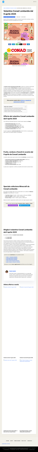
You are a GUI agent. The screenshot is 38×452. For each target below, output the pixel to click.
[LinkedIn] (28, 44)
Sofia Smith (12, 271)
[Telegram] (13, 44)
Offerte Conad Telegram (25, 205)
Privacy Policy (23, 440)
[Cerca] (35, 1)
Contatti (11, 440)
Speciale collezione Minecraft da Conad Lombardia (13, 110)
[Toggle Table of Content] (25, 107)
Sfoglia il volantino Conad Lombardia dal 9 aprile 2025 (13, 111)
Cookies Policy (29, 440)
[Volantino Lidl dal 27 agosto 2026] (11, 321)
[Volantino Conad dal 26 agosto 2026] (27, 321)
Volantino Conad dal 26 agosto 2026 (26, 357)
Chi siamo (7, 440)
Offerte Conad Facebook (13, 205)
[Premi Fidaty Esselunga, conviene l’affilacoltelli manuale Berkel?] (27, 394)
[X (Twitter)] (20, 44)
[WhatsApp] (17, 44)
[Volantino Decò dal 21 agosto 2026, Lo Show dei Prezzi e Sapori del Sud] (11, 394)
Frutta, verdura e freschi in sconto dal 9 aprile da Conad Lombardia (15, 109)
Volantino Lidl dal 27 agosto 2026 (10, 357)
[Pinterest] (24, 44)
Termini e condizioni (17, 440)
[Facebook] (9, 44)
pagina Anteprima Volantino (11, 259)
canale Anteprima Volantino (11, 257)
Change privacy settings (6, 443)
